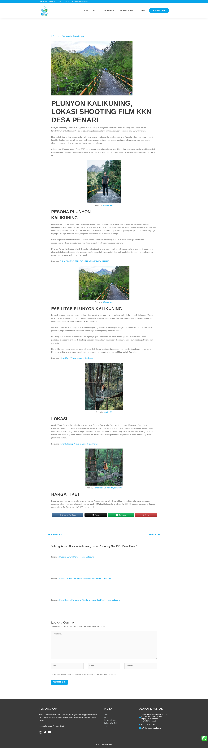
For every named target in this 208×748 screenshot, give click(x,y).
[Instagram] (40, 732)
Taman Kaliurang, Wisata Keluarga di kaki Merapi (79, 444)
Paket (106, 717)
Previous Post (55, 534)
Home (106, 715)
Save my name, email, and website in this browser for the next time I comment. (85, 675)
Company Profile (110, 720)
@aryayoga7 (108, 205)
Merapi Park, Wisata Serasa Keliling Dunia (76, 358)
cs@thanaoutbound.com (81, 1)
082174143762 (64, 1)
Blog (105, 726)
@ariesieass (98, 488)
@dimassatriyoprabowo (112, 488)
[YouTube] (49, 732)
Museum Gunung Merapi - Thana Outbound (76, 557)
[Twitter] (45, 732)
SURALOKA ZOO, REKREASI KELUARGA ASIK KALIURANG (84, 261)
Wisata (66, 36)
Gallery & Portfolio (111, 723)
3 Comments (56, 36)
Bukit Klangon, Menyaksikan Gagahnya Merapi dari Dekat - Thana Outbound (89, 600)
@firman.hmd (108, 302)
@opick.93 (108, 412)
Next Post (154, 534)
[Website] (140, 666)
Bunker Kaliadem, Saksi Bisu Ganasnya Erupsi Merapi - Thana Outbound (87, 578)
